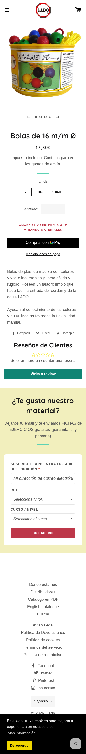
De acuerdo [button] (19, 745)
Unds (43, 181)
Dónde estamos (43, 584)
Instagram (45, 688)
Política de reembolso (43, 654)
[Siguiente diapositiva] (58, 117)
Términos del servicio (43, 647)
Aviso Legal (43, 625)
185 (40, 192)
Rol (14, 490)
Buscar (43, 614)
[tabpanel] (43, 62)
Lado (50, 713)
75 (27, 192)
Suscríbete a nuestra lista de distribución (42, 466)
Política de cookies (43, 640)
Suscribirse (43, 533)
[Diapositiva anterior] (28, 117)
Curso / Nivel (24, 509)
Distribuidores (43, 592)
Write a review (43, 374)
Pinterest (45, 680)
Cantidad (29, 209)
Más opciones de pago (43, 254)
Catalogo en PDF (43, 599)
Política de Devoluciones (43, 632)
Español (41, 701)
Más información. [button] (22, 733)
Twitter (45, 673)
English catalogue (43, 606)
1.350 (56, 192)
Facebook (45, 665)
